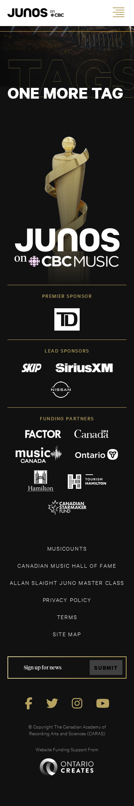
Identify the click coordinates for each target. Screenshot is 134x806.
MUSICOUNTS (67, 548)
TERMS (67, 616)
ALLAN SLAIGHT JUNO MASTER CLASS (67, 582)
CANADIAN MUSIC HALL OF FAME (66, 565)
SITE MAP (67, 633)
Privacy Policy (67, 599)
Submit (106, 667)
